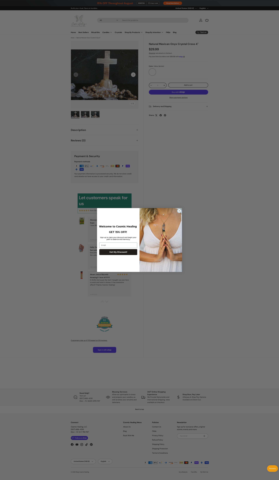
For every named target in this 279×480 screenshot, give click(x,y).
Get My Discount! (118, 252)
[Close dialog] (179, 211)
